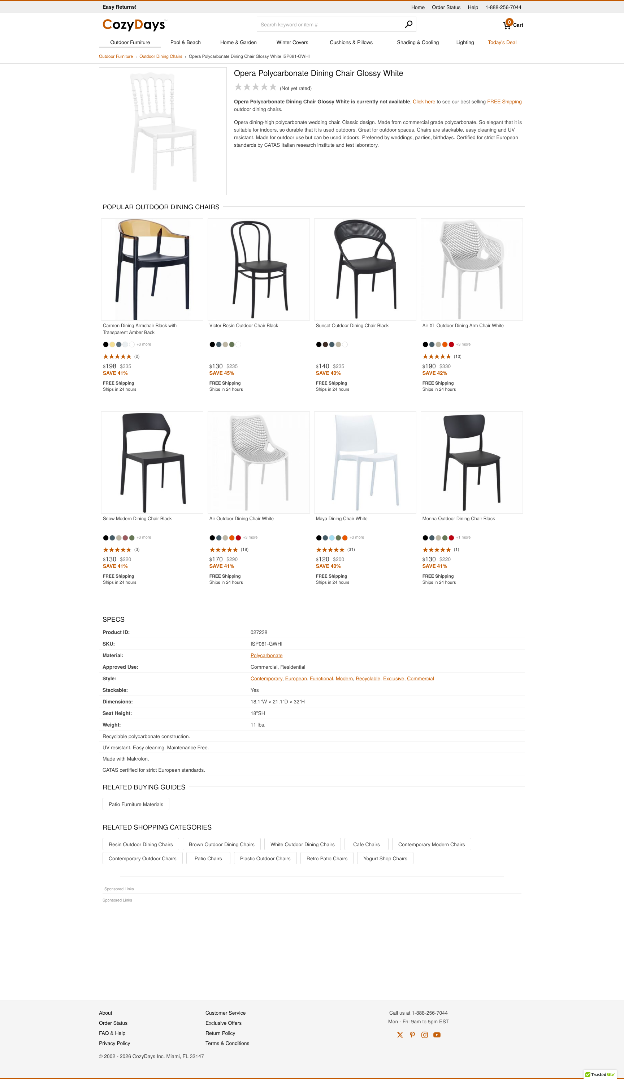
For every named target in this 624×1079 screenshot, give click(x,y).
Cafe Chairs (366, 844)
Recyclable (368, 678)
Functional (321, 678)
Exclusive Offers (223, 1022)
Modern (344, 678)
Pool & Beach (185, 42)
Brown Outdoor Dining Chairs (222, 844)
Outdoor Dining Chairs (160, 56)
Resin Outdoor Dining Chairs (141, 844)
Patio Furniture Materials (136, 804)
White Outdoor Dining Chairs (302, 844)
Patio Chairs (208, 858)
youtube (437, 1035)
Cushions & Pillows (351, 42)
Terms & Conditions (227, 1042)
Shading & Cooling (418, 42)
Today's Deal (502, 42)
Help (473, 6)
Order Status (446, 6)
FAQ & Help (112, 1032)
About (105, 1012)
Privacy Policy (114, 1042)
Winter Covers (292, 42)
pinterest (412, 1035)
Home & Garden (238, 42)
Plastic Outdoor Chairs (265, 858)
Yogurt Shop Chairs (385, 858)
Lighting (465, 42)
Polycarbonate (267, 655)
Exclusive (393, 678)
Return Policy (220, 1032)
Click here (424, 101)
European (296, 678)
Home (418, 6)
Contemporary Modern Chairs (431, 844)
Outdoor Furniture (130, 42)
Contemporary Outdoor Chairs (143, 858)
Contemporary (266, 678)
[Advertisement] (312, 947)
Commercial (420, 678)
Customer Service (225, 1012)
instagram (424, 1035)
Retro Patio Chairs (327, 858)
